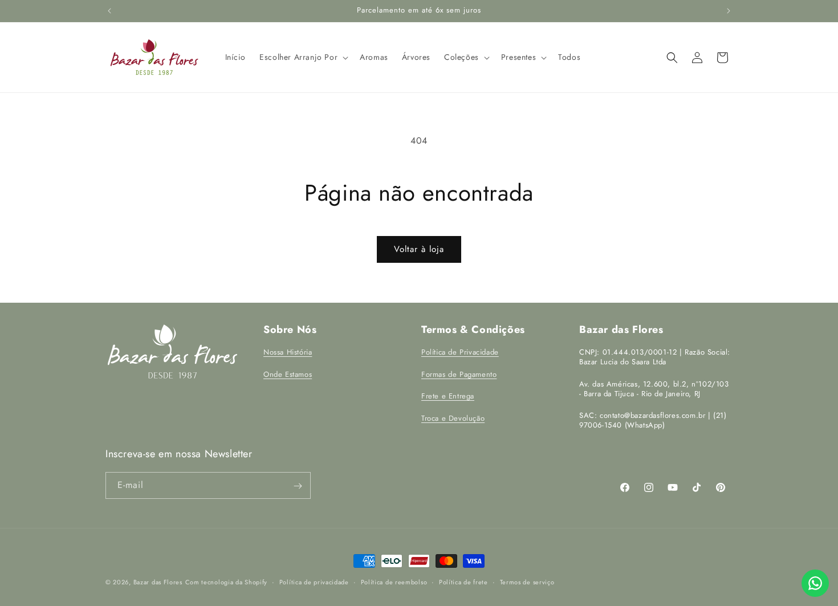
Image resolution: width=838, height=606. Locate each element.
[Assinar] (297, 486)
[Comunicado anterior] (109, 11)
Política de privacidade (314, 581)
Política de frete (463, 581)
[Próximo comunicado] (728, 11)
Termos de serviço (527, 581)
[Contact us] (815, 583)
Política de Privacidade (460, 352)
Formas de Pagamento (459, 374)
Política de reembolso (394, 581)
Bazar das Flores (157, 582)
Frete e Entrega (447, 396)
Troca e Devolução (453, 418)
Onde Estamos (287, 374)
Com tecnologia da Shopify (226, 582)
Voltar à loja (419, 249)
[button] (303, 57)
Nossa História (287, 352)
